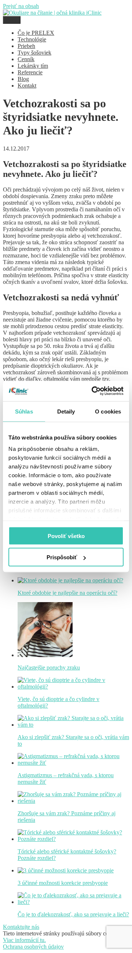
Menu (12, 20)
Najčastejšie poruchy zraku (49, 667)
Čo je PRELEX (36, 33)
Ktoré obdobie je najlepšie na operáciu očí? (67, 593)
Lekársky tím (33, 66)
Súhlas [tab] (24, 411)
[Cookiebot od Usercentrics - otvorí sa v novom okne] (93, 391)
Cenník (26, 59)
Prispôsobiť (62, 557)
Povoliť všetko (66, 536)
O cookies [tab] (108, 411)
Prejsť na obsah (21, 6)
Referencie (30, 72)
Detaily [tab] (66, 411)
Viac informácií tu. (24, 940)
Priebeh (26, 46)
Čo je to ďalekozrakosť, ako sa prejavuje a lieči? (73, 914)
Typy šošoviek (34, 52)
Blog (23, 79)
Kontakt (27, 85)
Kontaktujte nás (21, 927)
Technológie (32, 39)
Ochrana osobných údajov (33, 946)
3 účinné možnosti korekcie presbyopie (63, 883)
